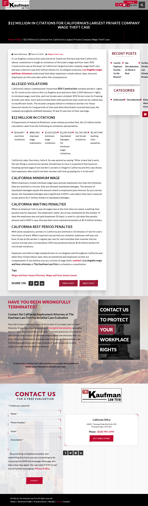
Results (51, 501)
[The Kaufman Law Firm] (17, 5)
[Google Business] (124, 5)
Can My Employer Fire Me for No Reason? (117, 70)
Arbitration (118, 99)
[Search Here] (142, 5)
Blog (59, 501)
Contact (66, 501)
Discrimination (133, 99)
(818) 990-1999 (130, 5)
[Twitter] (121, 4)
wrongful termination (60, 328)
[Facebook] (117, 4)
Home (13, 501)
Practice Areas (40, 501)
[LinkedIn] (81, 453)
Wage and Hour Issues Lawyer (61, 275)
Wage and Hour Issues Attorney (28, 275)
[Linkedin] (42, 283)
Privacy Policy (42, 468)
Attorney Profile (25, 501)
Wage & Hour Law (55, 54)
